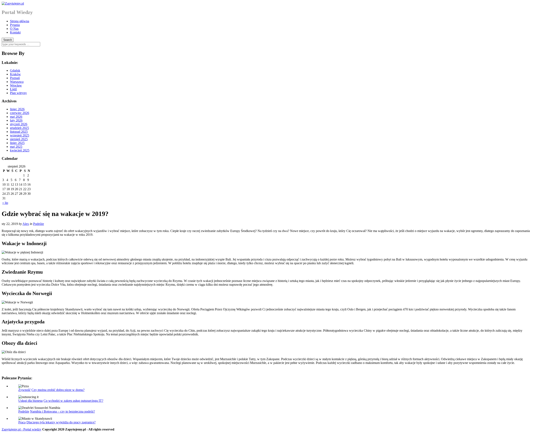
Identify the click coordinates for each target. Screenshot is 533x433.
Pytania (15, 25)
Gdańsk (15, 70)
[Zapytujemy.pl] (13, 3)
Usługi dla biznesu (30, 400)
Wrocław (16, 85)
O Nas (14, 28)
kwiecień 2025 (19, 150)
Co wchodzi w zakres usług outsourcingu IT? (73, 400)
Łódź (13, 89)
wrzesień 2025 (19, 135)
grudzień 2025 (19, 128)
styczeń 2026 (18, 124)
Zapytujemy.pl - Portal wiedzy (21, 429)
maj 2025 (16, 146)
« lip (5, 203)
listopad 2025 (19, 131)
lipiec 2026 (17, 109)
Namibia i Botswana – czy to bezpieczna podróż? (62, 411)
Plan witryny (18, 93)
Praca (22, 422)
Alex (25, 224)
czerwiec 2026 (19, 113)
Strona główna (19, 21)
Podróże (38, 224)
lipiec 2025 (17, 143)
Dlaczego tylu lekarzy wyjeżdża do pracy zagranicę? (61, 422)
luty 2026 (16, 120)
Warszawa (17, 81)
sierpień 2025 (19, 139)
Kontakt (15, 32)
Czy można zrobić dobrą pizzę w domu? (58, 390)
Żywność (24, 390)
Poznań (15, 78)
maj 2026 (16, 116)
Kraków (15, 74)
